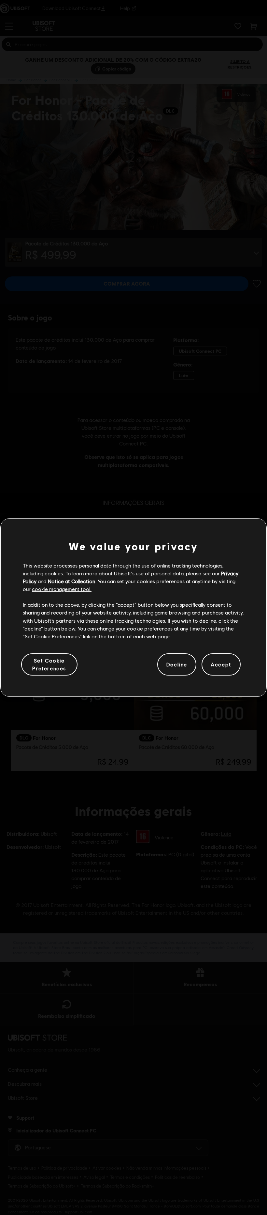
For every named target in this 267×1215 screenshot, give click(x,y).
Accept (221, 664)
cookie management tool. (61, 589)
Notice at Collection (71, 581)
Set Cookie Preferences (49, 664)
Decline (176, 664)
